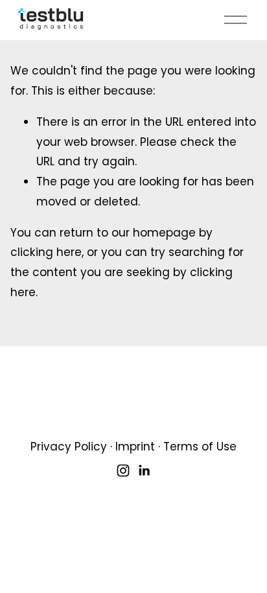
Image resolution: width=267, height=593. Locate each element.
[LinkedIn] (143, 470)
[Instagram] (123, 470)
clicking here (46, 252)
